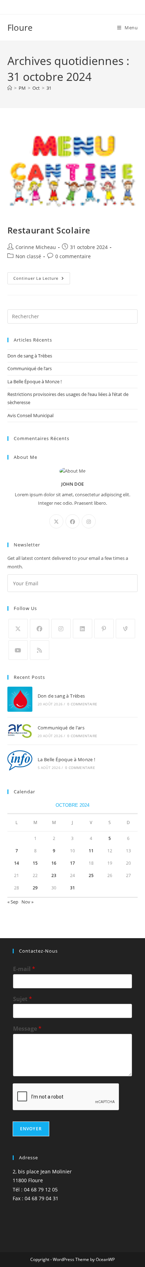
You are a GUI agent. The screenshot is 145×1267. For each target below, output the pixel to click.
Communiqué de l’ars (29, 368)
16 (53, 863)
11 (91, 851)
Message (27, 1028)
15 (35, 863)
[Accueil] (9, 88)
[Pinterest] (104, 628)
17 (72, 863)
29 (35, 888)
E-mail (24, 969)
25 (91, 875)
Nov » (27, 902)
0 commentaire (73, 256)
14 (16, 863)
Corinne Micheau (35, 247)
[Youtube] (18, 650)
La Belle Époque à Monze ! (34, 381)
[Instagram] (89, 521)
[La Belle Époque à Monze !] (19, 762)
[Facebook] (72, 521)
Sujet (22, 999)
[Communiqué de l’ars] (19, 731)
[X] (56, 521)
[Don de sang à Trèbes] (19, 699)
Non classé (28, 256)
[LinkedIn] (82, 628)
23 (53, 875)
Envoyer (31, 1129)
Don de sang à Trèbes (29, 356)
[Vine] (125, 628)
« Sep (12, 902)
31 (48, 88)
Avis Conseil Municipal (30, 415)
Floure (19, 27)
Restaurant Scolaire (48, 230)
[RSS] (39, 650)
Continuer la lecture (41, 279)
